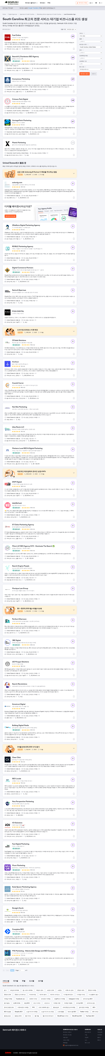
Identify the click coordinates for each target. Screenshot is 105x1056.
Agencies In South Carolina (27, 14)
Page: (17, 970)
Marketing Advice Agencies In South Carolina (49, 14)
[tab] (6, 981)
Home (4, 14)
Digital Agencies (12, 14)
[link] (42, 3)
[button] (91, 3)
